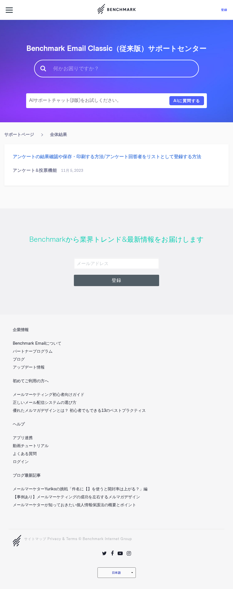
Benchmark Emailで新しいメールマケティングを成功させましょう (116, 10)
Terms (71, 539)
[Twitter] (104, 553)
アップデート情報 (29, 367)
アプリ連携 (23, 437)
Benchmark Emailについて (37, 343)
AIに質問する (186, 100)
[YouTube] (120, 553)
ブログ (19, 359)
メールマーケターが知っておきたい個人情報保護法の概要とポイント (74, 505)
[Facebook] (112, 553)
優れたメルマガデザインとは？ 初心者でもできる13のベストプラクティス (79, 410)
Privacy (54, 539)
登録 (224, 10)
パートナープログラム (33, 351)
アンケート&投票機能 (35, 170)
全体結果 (58, 134)
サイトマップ (35, 539)
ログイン (21, 461)
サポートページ (19, 134)
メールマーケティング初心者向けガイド (48, 394)
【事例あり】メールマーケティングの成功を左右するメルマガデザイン (76, 497)
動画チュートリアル (31, 445)
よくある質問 (25, 453)
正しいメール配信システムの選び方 (44, 402)
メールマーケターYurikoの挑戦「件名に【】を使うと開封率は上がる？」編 (80, 489)
